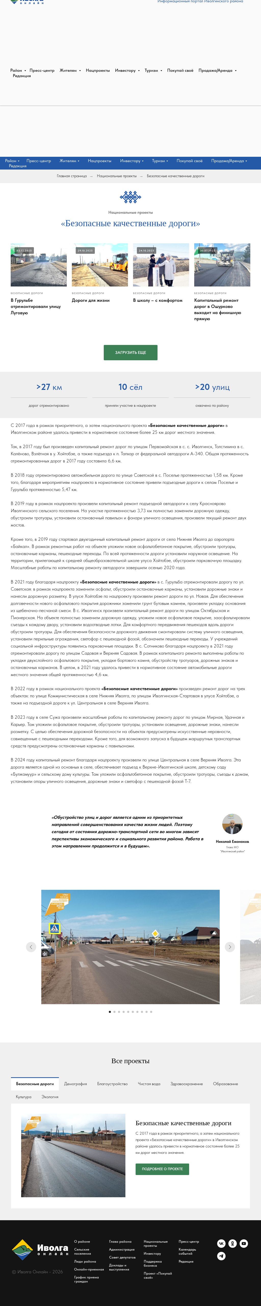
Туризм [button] (158, 160)
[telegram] (221, 1259)
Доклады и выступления (119, 1267)
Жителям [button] (68, 160)
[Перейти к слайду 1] (110, 1012)
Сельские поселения (82, 1251)
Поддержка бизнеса (153, 1263)
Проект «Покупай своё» (158, 1275)
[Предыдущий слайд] (31, 947)
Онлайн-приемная (89, 1269)
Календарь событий (187, 1251)
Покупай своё (190, 160)
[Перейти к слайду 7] (137, 1012)
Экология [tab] (50, 1096)
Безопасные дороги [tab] (35, 1083)
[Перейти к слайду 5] (128, 1012)
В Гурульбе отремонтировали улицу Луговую (36, 306)
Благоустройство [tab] (112, 1083)
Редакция (18, 165)
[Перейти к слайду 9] (147, 1012)
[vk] (221, 1246)
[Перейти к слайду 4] (124, 1012)
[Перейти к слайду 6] (133, 1012)
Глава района (120, 1241)
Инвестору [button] (130, 160)
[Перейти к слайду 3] (119, 1012)
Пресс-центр (39, 160)
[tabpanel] (130, 1156)
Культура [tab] (23, 1096)
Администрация (122, 1249)
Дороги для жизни (91, 300)
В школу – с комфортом (157, 300)
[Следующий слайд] (230, 947)
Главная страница (72, 175)
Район (10, 160)
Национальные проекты (117, 175)
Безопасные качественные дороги (175, 175)
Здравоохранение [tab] (187, 1083)
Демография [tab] (75, 1083)
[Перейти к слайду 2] (114, 1012)
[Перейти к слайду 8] (142, 1012)
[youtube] (244, 1246)
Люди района (85, 1261)
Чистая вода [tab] (149, 1083)
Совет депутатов (122, 1257)
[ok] (232, 1246)
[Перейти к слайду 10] (151, 1012)
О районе (82, 1241)
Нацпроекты (99, 160)
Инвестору (152, 1253)
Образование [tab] (225, 1083)
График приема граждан (86, 1279)
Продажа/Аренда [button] (227, 160)
